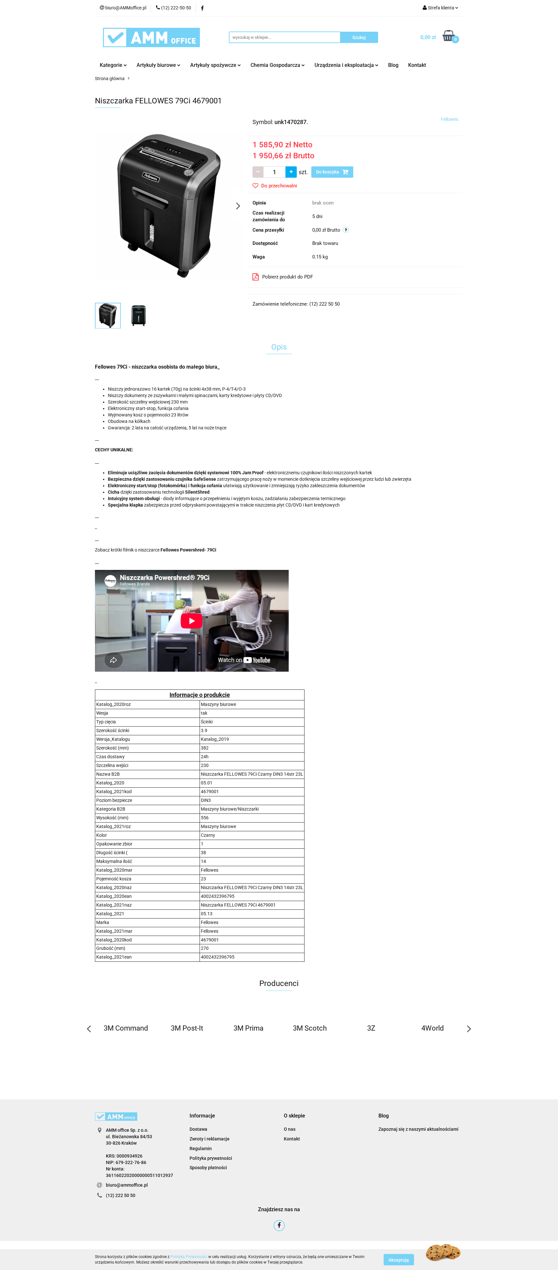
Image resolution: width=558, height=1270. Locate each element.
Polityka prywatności (211, 1158)
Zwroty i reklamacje (210, 1138)
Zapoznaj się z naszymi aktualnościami (418, 1129)
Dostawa (198, 1129)
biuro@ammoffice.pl (127, 1185)
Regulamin (201, 1148)
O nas (289, 1129)
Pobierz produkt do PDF (287, 277)
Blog (393, 65)
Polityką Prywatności (188, 1256)
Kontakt (417, 65)
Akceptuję (398, 1259)
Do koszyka (328, 171)
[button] (202, 1116)
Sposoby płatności (208, 1167)
